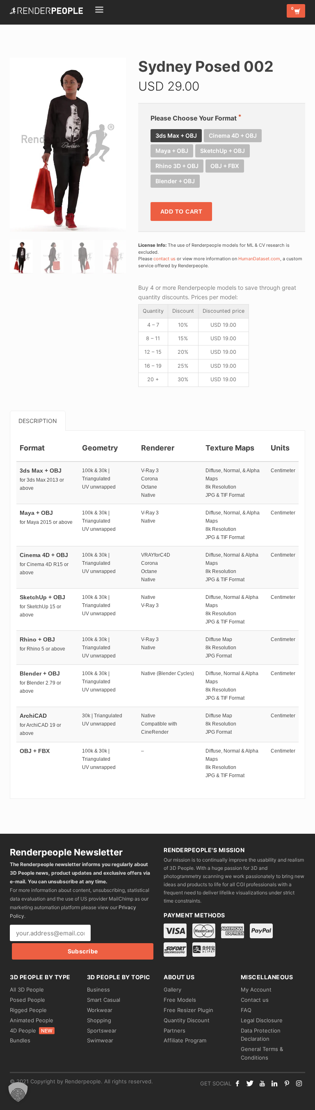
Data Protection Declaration (261, 1034)
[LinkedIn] (274, 1083)
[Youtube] (262, 1083)
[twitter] (250, 1083)
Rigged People (28, 1010)
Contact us (255, 999)
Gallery (172, 989)
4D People (31, 1030)
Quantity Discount (187, 1020)
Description (37, 420)
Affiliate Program (185, 1040)
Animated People (31, 1020)
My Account (256, 989)
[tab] (38, 421)
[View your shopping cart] (296, 11)
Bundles (20, 1040)
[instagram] (299, 1083)
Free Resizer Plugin (188, 1010)
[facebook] (237, 1083)
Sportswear (101, 1030)
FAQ (246, 1010)
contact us (164, 259)
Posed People (27, 999)
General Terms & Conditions (262, 1053)
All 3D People (27, 989)
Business (98, 989)
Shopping (99, 1020)
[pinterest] (287, 1083)
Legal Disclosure (262, 1020)
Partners (174, 1030)
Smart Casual (103, 999)
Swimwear (100, 1040)
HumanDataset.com (259, 259)
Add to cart (181, 211)
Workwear (99, 1010)
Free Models (180, 999)
